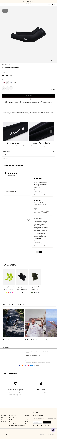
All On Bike (7, 64)
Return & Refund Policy (14, 417)
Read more (38, 238)
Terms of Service (13, 423)
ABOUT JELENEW (28, 411)
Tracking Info (4, 419)
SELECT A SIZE (28, 96)
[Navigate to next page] (47, 252)
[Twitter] (33, 425)
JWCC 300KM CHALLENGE (28, 1)
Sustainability (28, 417)
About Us (27, 415)
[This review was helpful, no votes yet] (34, 194)
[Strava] (53, 425)
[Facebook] (37, 425)
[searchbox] (16, 180)
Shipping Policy (12, 415)
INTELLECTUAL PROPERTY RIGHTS (17, 425)
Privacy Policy (12, 421)
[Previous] (6, 131)
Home (3, 64)
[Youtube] (41, 425)
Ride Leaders (28, 421)
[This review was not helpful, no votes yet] (38, 194)
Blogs (26, 423)
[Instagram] (49, 425)
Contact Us (3, 415)
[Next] (51, 131)
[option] (28, 34)
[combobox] (17, 184)
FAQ (2, 417)
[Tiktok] (45, 425)
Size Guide (3, 421)
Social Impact (28, 419)
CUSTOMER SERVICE (5, 411)
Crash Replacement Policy (15, 419)
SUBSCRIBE (47, 422)
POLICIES (11, 411)
